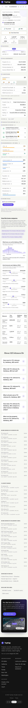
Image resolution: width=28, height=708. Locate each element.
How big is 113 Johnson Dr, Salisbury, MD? (11, 378)
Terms (16, 698)
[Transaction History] (14, 122)
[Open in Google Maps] (26, 7)
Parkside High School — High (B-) (9, 578)
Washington (4, 675)
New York (4, 672)
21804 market (5, 593)
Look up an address (20, 661)
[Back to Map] (2, 6)
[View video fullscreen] (8, 628)
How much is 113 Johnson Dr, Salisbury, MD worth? (11, 361)
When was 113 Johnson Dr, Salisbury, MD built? (11, 387)
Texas (3, 667)
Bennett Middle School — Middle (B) (9, 581)
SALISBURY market (18, 590)
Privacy (11, 698)
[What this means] (11, 17)
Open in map (22, 2)
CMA (21, 28)
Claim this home (8, 204)
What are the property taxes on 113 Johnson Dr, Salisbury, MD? (11, 418)
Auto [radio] (15, 701)
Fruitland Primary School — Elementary (10, 576)
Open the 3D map (20, 664)
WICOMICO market (6, 590)
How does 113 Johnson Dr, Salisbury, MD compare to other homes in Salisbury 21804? (11, 407)
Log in (3, 687)
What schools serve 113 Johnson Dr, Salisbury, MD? (12, 396)
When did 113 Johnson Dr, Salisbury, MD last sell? (11, 370)
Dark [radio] (20, 701)
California (4, 664)
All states (4, 661)
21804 (6, 6)
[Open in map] (14, 624)
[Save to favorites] (18, 7)
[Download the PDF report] (23, 7)
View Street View (15, 32)
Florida (3, 669)
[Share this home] (21, 7)
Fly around (8, 28)
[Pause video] (5, 628)
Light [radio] (9, 701)
